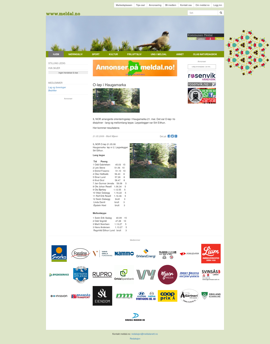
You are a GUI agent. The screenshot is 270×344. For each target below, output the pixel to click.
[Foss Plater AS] (189, 253)
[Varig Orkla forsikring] (103, 253)
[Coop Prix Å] (168, 295)
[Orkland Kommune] (211, 295)
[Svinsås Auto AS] (211, 274)
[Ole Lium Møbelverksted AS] (211, 253)
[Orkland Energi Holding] (146, 253)
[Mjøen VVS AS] (168, 253)
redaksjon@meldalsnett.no (144, 333)
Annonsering (155, 5)
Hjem (56, 54)
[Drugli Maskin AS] (135, 316)
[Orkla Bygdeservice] (59, 274)
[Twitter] (172, 136)
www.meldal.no (63, 13)
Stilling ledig (56, 63)
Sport (96, 54)
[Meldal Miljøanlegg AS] (124, 295)
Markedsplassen (124, 5)
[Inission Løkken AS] (59, 295)
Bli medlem (170, 5)
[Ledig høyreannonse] (202, 66)
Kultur (113, 54)
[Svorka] (59, 253)
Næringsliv (75, 54)
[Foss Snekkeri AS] (81, 253)
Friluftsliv (134, 54)
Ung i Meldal (159, 54)
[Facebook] (168, 136)
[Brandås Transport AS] (81, 295)
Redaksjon (135, 338)
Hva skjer (54, 68)
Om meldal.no (203, 5)
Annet (180, 54)
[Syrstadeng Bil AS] (146, 295)
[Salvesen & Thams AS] (103, 295)
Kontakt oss (186, 5)
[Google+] (175, 136)
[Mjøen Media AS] (168, 274)
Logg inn (217, 5)
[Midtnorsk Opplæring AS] (81, 274)
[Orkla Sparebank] (124, 274)
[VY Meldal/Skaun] (146, 274)
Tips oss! (140, 5)
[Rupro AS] (103, 274)
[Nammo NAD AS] (124, 253)
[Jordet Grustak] (189, 274)
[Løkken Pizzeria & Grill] (202, 96)
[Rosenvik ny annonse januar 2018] (202, 78)
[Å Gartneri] (189, 295)
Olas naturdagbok (205, 54)
